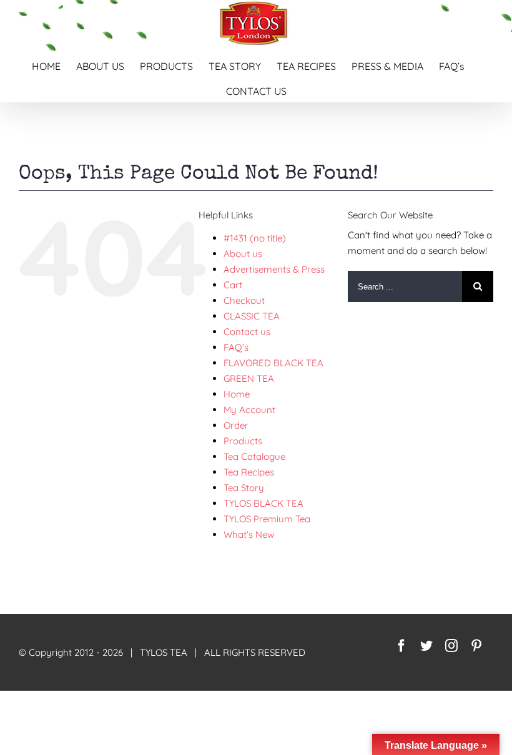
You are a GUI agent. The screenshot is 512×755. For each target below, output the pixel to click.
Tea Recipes (249, 472)
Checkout (244, 300)
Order (236, 425)
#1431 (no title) (255, 238)
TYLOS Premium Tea (267, 519)
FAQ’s (236, 347)
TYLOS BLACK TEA (263, 503)
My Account (249, 410)
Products (243, 441)
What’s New (249, 534)
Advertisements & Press (274, 269)
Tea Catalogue (254, 456)
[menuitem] (54, 64)
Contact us (247, 332)
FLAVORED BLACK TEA (273, 363)
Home (237, 394)
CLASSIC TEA (252, 316)
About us (243, 254)
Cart (233, 285)
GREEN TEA (249, 378)
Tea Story (244, 488)
